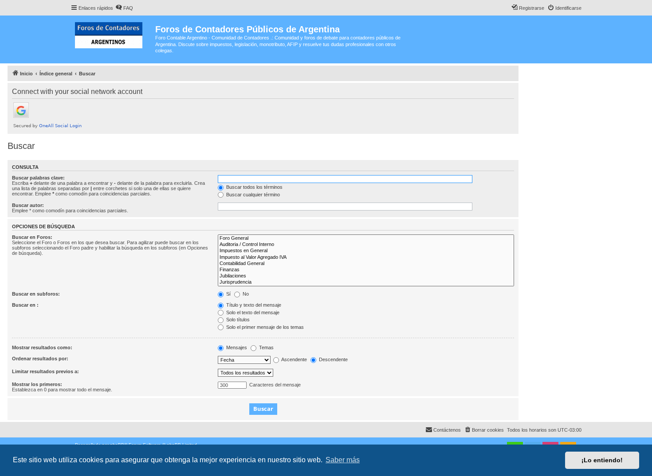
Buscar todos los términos (254, 187)
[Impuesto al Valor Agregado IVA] (366, 257)
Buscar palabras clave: (38, 177)
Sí (228, 294)
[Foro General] (366, 238)
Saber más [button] (343, 460)
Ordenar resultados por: (40, 358)
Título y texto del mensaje (253, 305)
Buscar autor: (28, 205)
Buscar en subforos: (36, 294)
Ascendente (293, 359)
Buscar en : (25, 305)
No (245, 294)
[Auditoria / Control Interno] (366, 245)
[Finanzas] (366, 270)
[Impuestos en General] (366, 251)
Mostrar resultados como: (42, 347)
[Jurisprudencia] (366, 282)
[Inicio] (113, 33)
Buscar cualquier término (252, 194)
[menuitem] (124, 8)
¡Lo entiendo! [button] (602, 460)
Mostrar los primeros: (37, 384)
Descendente (333, 359)
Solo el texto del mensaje (252, 312)
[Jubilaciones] (366, 276)
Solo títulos (237, 319)
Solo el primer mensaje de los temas (264, 327)
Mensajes (236, 347)
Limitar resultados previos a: (45, 371)
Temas (266, 347)
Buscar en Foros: (32, 237)
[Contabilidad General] (366, 264)
